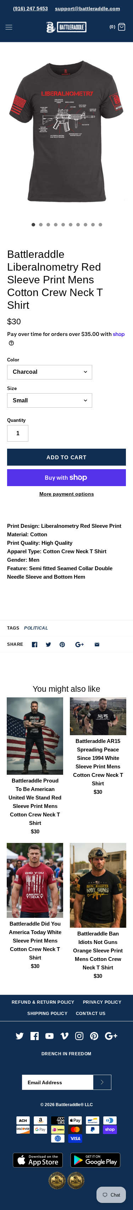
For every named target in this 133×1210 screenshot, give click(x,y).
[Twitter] (20, 1036)
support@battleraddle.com (87, 8)
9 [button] (92, 225)
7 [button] (77, 225)
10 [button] (100, 225)
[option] (66, 130)
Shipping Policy (47, 1013)
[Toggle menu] (9, 27)
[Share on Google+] (79, 644)
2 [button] (40, 225)
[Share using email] (97, 644)
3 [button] (47, 225)
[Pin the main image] (62, 644)
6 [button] (70, 225)
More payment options (66, 494)
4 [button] (55, 225)
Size (12, 388)
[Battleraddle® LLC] (66, 27)
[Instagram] (79, 1036)
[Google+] (111, 1036)
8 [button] (85, 225)
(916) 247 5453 (30, 8)
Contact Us (91, 1013)
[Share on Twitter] (48, 644)
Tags (13, 628)
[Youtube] (49, 1036)
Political (36, 628)
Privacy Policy (102, 1002)
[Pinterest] (94, 1036)
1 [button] (33, 225)
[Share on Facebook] (34, 644)
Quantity (16, 420)
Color (13, 359)
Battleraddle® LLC (74, 1104)
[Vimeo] (64, 1036)
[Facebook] (35, 1036)
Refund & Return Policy (43, 1002)
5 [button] (62, 225)
